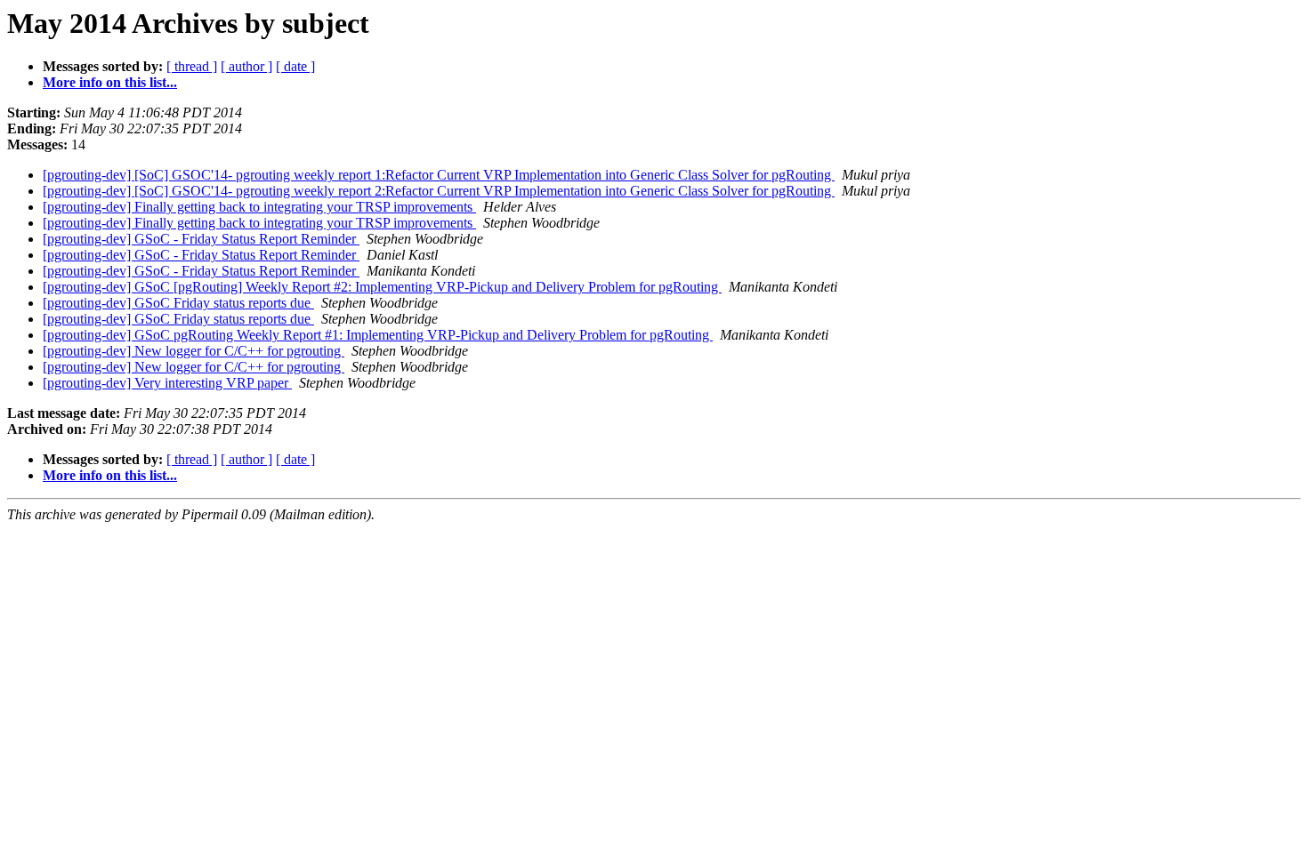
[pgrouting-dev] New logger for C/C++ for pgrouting (193, 350)
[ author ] (246, 66)
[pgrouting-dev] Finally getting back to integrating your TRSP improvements (259, 206)
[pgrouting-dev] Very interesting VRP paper (167, 382)
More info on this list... (110, 82)
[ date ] (295, 66)
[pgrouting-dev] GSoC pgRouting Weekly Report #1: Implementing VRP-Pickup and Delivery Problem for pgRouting (378, 334)
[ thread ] (191, 66)
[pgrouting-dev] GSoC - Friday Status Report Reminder (201, 238)
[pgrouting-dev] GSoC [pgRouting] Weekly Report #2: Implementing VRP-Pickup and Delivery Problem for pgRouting (382, 286)
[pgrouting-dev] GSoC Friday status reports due (178, 302)
